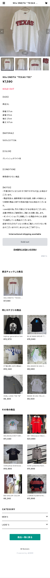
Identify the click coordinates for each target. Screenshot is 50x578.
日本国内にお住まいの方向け (25, 249)
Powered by (22, 553)
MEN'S (5, 517)
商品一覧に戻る (25, 537)
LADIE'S (5, 525)
